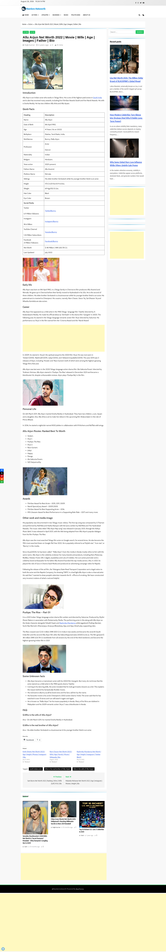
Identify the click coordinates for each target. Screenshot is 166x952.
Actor (32, 32)
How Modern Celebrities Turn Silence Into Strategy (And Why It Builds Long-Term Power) (126, 118)
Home (26, 15)
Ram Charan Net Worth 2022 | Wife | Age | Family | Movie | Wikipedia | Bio (61, 754)
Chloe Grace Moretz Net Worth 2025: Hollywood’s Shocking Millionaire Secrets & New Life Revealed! (63, 821)
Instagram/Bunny (51, 221)
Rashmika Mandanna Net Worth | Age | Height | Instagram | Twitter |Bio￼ (89, 754)
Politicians (75, 15)
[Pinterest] (2, 476)
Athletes (45, 15)
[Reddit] (2, 478)
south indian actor (36, 769)
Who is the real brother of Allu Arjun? (57, 769)
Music (66, 15)
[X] (2, 473)
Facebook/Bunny (51, 241)
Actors (34, 15)
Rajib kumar (30, 45)
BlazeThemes (80, 889)
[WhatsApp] (2, 481)
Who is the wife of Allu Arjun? (83, 769)
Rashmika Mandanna (68, 623)
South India (97, 97)
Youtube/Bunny (51, 232)
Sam (25, 847)
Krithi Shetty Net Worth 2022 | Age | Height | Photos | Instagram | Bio (34, 754)
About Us (86, 15)
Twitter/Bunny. (50, 211)
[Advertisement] (64, 338)
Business (56, 15)
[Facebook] (2, 470)
